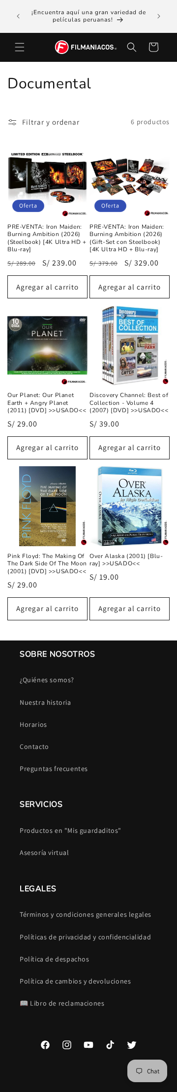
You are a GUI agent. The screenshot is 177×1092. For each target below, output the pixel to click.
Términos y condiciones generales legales (85, 914)
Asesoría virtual (44, 852)
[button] (19, 47)
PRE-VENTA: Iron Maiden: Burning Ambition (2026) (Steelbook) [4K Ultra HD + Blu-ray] (47, 238)
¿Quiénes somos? (47, 679)
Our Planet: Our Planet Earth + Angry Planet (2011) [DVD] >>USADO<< (46, 403)
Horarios (33, 724)
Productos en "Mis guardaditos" (70, 830)
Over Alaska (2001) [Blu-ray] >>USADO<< (126, 560)
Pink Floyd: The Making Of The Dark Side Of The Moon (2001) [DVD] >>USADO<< (47, 564)
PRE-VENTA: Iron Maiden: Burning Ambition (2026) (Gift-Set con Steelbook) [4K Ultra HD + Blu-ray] (126, 238)
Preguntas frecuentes (54, 768)
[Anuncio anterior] (18, 16)
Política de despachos (54, 959)
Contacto (34, 746)
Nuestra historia (45, 702)
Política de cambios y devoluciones (75, 981)
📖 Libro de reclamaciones (62, 1003)
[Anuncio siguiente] (159, 16)
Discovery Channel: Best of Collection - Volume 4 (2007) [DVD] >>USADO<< (129, 403)
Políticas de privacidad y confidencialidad (85, 936)
